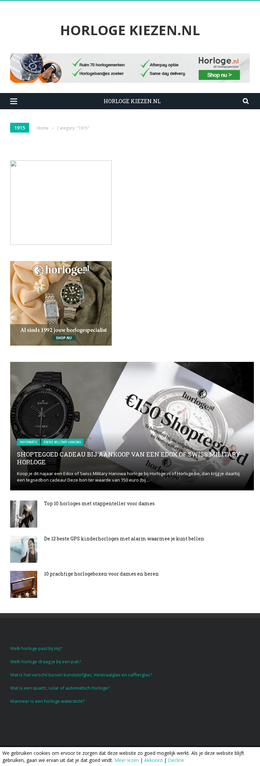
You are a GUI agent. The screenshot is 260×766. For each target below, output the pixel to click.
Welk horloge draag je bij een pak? (45, 661)
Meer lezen (126, 760)
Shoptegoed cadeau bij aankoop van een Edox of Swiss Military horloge (128, 458)
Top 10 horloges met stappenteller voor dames (99, 503)
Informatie (29, 442)
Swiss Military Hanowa (62, 442)
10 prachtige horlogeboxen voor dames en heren (101, 574)
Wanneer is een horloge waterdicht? (47, 701)
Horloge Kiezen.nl (130, 30)
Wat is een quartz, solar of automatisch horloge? (60, 688)
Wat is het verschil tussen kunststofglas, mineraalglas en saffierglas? (81, 675)
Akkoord (153, 760)
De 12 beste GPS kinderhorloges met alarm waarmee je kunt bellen (124, 538)
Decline (176, 760)
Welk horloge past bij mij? (36, 648)
